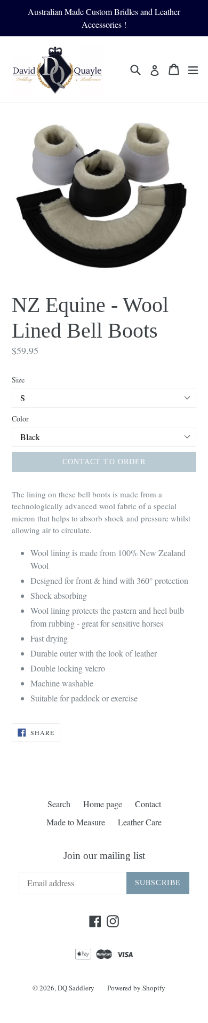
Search (58, 803)
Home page (102, 803)
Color (20, 418)
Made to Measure (75, 821)
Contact (148, 803)
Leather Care (140, 821)
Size (18, 379)
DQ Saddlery (76, 988)
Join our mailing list (104, 855)
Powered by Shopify (136, 988)
